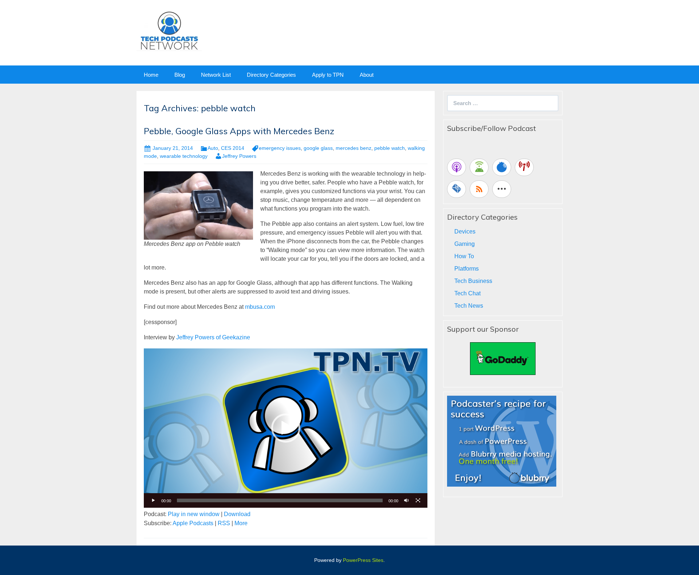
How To (464, 256)
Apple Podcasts (193, 523)
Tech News (468, 306)
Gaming (464, 244)
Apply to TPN (328, 75)
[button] (285, 428)
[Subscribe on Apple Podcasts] (456, 167)
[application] (285, 428)
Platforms (466, 268)
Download (237, 514)
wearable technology (184, 156)
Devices (464, 231)
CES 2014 (232, 148)
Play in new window (194, 514)
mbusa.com (260, 307)
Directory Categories (271, 75)
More (241, 523)
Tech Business (473, 281)
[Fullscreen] (418, 500)
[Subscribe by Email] (456, 189)
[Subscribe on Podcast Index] (524, 167)
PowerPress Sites (363, 560)
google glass (318, 148)
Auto (213, 148)
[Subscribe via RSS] (479, 189)
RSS (224, 523)
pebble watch (389, 148)
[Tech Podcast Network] (169, 30)
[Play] (153, 500)
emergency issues (280, 148)
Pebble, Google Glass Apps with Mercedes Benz (239, 130)
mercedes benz (353, 148)
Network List (216, 75)
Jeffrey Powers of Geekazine (213, 337)
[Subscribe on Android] (479, 167)
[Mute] (406, 500)
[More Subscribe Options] (501, 189)
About (367, 75)
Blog (179, 75)
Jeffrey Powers (239, 156)
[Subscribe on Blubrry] (501, 167)
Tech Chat (467, 293)
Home (151, 75)
